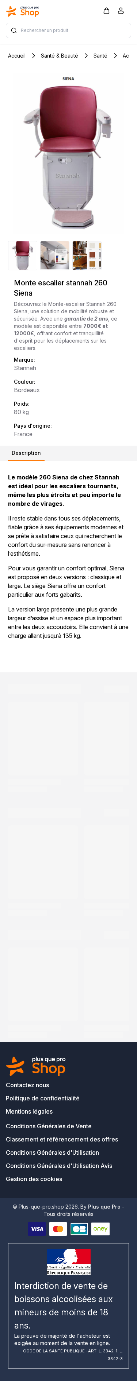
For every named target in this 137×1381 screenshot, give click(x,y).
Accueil (17, 55)
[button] (106, 10)
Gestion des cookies (34, 1179)
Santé (100, 55)
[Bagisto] (22, 11)
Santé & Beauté (59, 55)
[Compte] (121, 12)
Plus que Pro (104, 1206)
